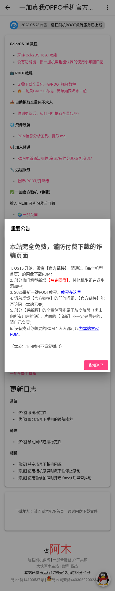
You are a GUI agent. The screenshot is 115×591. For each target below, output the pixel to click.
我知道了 (96, 365)
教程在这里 (71, 292)
